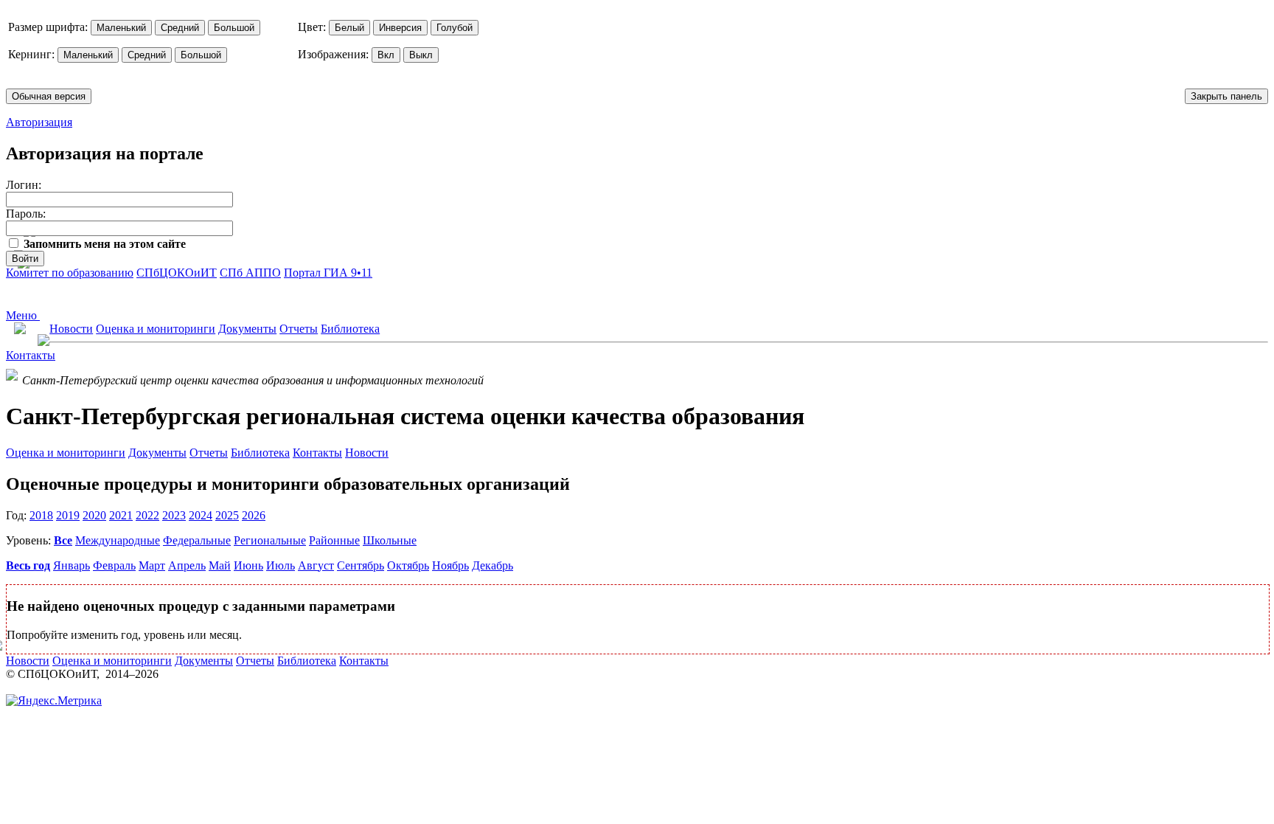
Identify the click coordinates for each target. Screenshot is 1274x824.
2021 (121, 515)
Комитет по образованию (69, 272)
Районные (334, 540)
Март (152, 565)
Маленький (121, 27)
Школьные (390, 540)
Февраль (114, 565)
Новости (71, 328)
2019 (68, 515)
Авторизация (39, 122)
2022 (147, 515)
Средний (180, 27)
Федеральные (197, 540)
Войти (25, 258)
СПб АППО (250, 272)
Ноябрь (450, 565)
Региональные (270, 540)
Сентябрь (360, 565)
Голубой (454, 27)
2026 (253, 515)
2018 (41, 515)
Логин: (23, 185)
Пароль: (26, 213)
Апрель (187, 565)
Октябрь (408, 565)
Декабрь (492, 565)
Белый (349, 27)
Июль (280, 565)
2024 (200, 515)
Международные (117, 540)
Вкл (385, 54)
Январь (71, 565)
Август (316, 565)
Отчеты (298, 328)
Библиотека (350, 328)
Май (220, 565)
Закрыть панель (1226, 96)
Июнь (248, 565)
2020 (94, 515)
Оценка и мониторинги (155, 328)
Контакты (30, 355)
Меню (23, 315)
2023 (174, 515)
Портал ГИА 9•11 (328, 272)
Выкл (421, 54)
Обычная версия (49, 96)
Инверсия (400, 27)
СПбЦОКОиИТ (176, 272)
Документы (247, 328)
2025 (227, 515)
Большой (234, 27)
